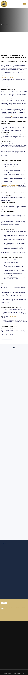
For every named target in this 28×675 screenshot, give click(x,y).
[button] (3, 339)
